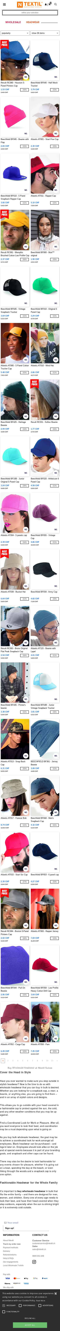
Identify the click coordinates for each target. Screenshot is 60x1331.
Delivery (6, 1251)
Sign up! (9, 1228)
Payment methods (10, 1248)
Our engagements (10, 1262)
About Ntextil (8, 1240)
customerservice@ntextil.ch (43, 1243)
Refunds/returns (9, 1255)
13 (52, 1061)
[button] (46, 4)
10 (47, 1061)
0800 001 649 (38, 1256)
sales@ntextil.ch (39, 1249)
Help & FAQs (8, 1258)
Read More (40, 1300)
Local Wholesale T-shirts (13, 1265)
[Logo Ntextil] (29, 4)
